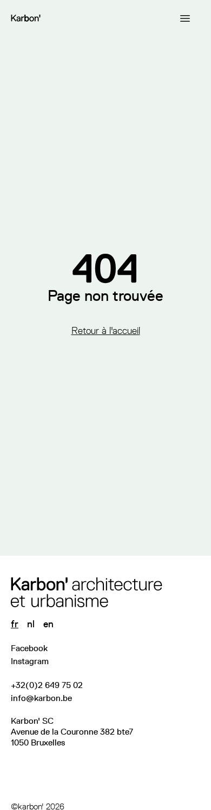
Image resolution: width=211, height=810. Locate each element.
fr (14, 624)
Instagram (30, 661)
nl (31, 624)
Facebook (29, 648)
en (48, 624)
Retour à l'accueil (105, 331)
